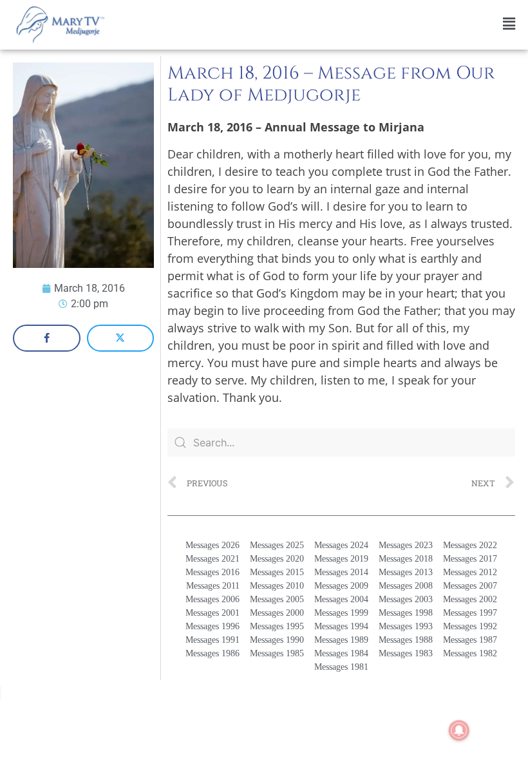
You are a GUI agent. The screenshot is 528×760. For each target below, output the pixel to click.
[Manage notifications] (459, 730)
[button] (319, 24)
